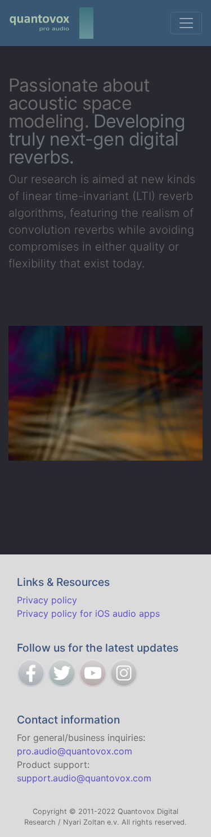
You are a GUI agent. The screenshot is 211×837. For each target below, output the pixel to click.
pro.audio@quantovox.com (74, 751)
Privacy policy (47, 600)
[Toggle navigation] (186, 23)
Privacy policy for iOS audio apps (88, 613)
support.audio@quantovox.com (84, 778)
